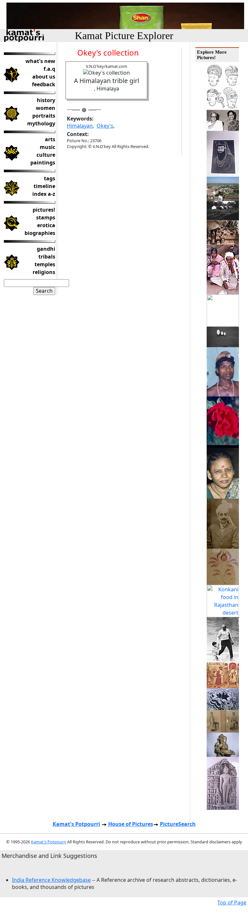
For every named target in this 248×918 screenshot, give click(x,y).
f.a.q (49, 68)
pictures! (44, 209)
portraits (43, 115)
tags (49, 178)
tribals (46, 256)
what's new (40, 61)
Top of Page (231, 902)
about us (43, 76)
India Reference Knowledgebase (51, 879)
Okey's (105, 125)
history (46, 100)
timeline (44, 186)
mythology (41, 123)
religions (44, 272)
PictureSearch (178, 824)
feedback (43, 84)
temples (45, 264)
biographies (40, 233)
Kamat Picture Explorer (124, 35)
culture (45, 154)
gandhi (46, 248)
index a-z (43, 193)
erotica (46, 225)
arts (50, 139)
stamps (45, 217)
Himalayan (80, 125)
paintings (42, 162)
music (47, 147)
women (45, 107)
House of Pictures (130, 824)
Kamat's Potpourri (76, 824)
